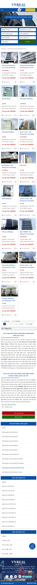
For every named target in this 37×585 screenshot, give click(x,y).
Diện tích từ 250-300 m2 (9, 517)
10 (16, 324)
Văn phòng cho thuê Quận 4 (10, 445)
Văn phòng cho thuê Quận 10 (10, 454)
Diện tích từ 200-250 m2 (9, 513)
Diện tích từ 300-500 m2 (9, 522)
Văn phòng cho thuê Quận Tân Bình (12, 458)
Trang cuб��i (29, 324)
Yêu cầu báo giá (18, 413)
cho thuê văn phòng (9, 401)
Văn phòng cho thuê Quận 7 (10, 450)
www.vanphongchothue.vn (28, 572)
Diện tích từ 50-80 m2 (8, 495)
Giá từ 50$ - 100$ (7, 553)
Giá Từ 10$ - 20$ (7, 545)
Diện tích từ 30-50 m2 (8, 490)
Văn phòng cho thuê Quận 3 (10, 441)
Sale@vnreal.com (10, 572)
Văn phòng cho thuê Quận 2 (10, 436)
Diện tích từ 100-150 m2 (9, 504)
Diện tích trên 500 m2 (8, 526)
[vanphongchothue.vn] (18, 5)
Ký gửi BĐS (31, 10)
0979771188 (32, 583)
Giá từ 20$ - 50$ (6, 549)
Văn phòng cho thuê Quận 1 (10, 432)
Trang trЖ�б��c (16, 321)
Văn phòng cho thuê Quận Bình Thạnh (13, 467)
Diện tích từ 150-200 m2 (9, 508)
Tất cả (4, 427)
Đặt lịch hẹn (18, 417)
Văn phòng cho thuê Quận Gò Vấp (12, 472)
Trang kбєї (21, 324)
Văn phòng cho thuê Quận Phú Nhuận (13, 463)
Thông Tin (7, 328)
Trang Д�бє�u (6, 321)
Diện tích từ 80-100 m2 (8, 499)
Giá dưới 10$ (6, 540)
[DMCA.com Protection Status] (27, 576)
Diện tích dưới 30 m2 (8, 486)
